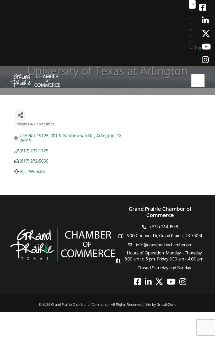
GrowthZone (166, 304)
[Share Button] (20, 115)
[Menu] (198, 80)
